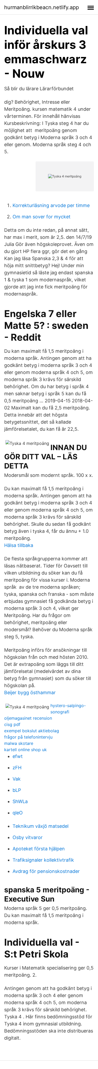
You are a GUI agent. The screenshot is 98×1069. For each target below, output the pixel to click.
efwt (18, 756)
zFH (17, 767)
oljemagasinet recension (28, 718)
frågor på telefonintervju (28, 737)
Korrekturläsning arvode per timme (51, 205)
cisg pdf (12, 724)
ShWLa (20, 801)
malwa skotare (18, 743)
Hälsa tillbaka (18, 545)
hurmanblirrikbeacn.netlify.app (41, 7)
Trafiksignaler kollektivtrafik (43, 860)
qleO (18, 812)
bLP (17, 790)
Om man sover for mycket (42, 216)
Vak (17, 779)
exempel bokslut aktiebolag (31, 730)
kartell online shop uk (25, 749)
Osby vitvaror (28, 837)
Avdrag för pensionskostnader (46, 871)
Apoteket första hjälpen (39, 848)
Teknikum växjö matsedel (40, 826)
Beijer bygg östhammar (30, 692)
